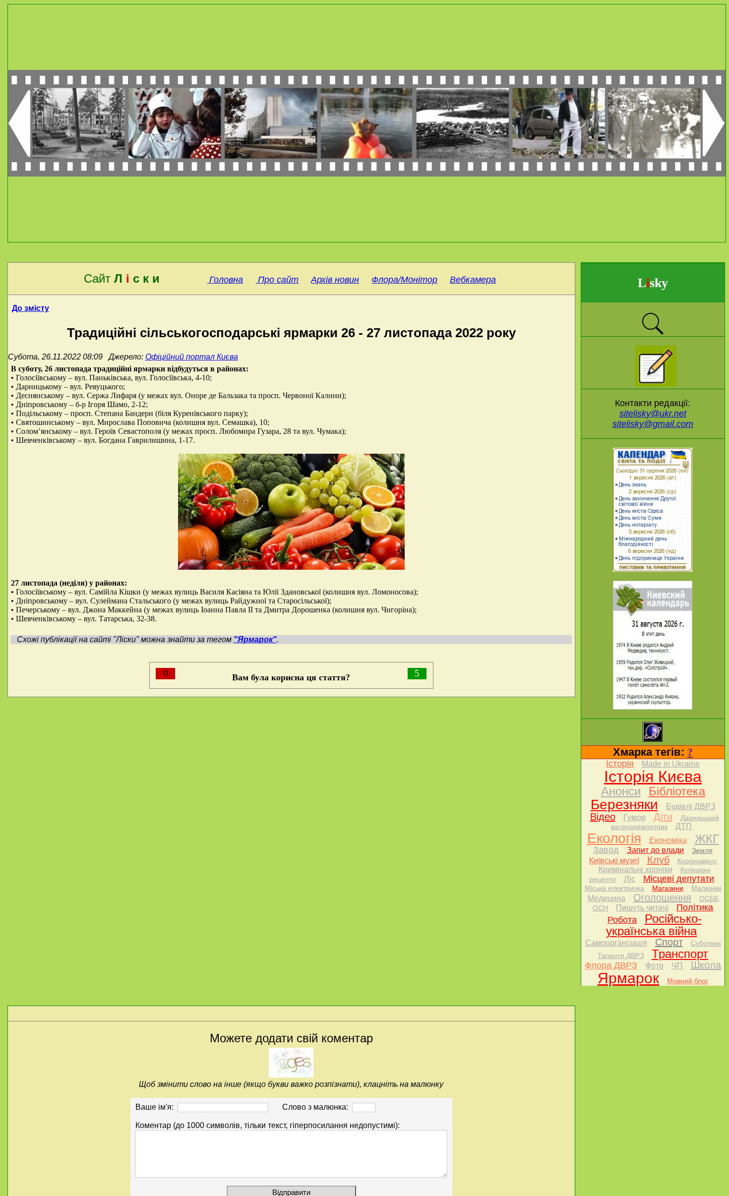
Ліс (629, 879)
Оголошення (662, 897)
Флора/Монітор (404, 280)
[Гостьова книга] (655, 384)
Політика (694, 907)
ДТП (683, 826)
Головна (225, 280)
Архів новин (335, 280)
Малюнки (706, 888)
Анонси (621, 791)
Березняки (624, 804)
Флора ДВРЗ (611, 965)
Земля (702, 850)
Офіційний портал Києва (191, 357)
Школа (706, 964)
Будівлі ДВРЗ (691, 806)
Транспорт (680, 953)
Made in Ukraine (671, 764)
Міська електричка (614, 888)
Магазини (667, 888)
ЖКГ (707, 838)
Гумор (634, 817)
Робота (622, 920)
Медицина (606, 898)
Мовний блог (687, 981)
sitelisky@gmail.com (652, 424)
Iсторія (620, 764)
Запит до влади (655, 850)
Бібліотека (677, 791)
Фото (654, 965)
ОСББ (709, 898)
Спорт (669, 942)
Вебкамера (473, 280)
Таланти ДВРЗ (621, 955)
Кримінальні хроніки (635, 869)
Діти (663, 816)
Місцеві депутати (678, 879)
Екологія (614, 838)
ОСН (600, 908)
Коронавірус (697, 861)
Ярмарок (628, 978)
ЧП (677, 965)
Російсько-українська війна (654, 925)
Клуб (658, 859)
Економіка (668, 840)
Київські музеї (614, 860)
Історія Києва (653, 776)
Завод (606, 850)
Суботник (706, 943)
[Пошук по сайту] (652, 333)
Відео (602, 816)
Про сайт (277, 280)
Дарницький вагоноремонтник (665, 822)
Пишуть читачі (642, 907)
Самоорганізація (616, 943)
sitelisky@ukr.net (652, 414)
